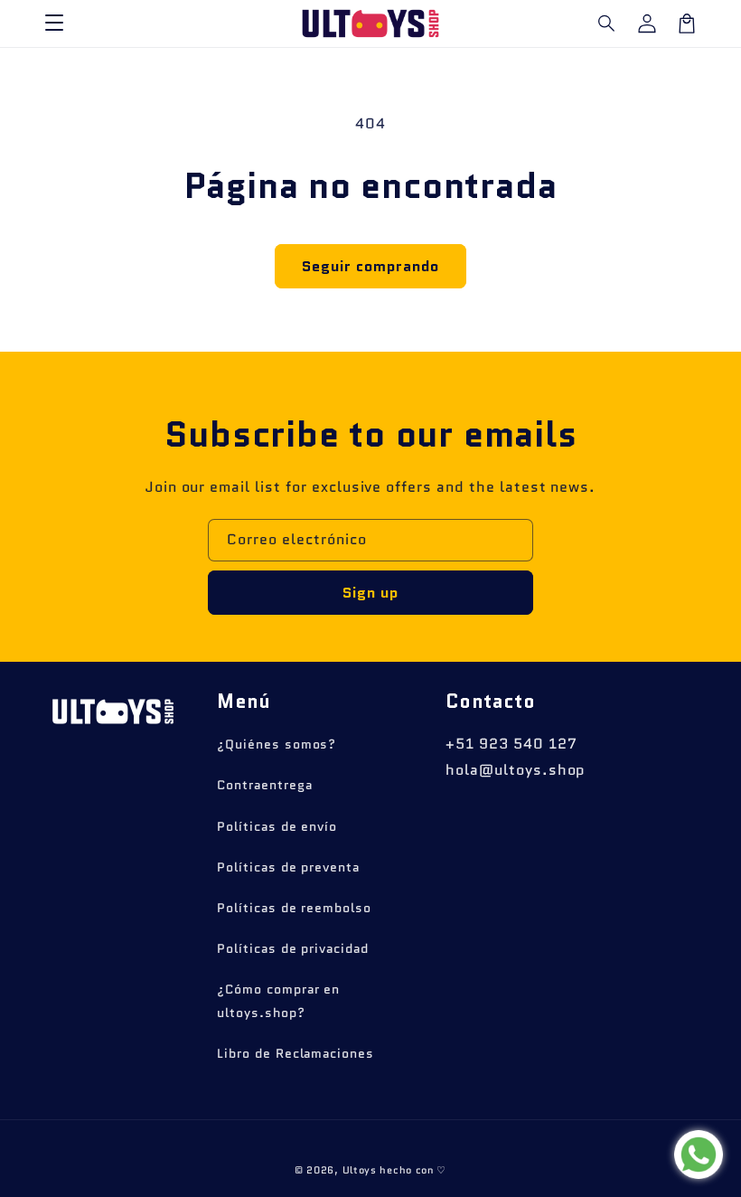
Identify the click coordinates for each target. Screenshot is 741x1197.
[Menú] (54, 23)
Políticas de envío (277, 826)
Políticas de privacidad (293, 948)
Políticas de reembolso (294, 908)
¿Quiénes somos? (276, 744)
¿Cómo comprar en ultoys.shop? (278, 1000)
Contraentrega (264, 785)
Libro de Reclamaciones (295, 1053)
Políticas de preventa (288, 867)
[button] (607, 23)
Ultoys (359, 1170)
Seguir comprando (370, 266)
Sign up (370, 592)
